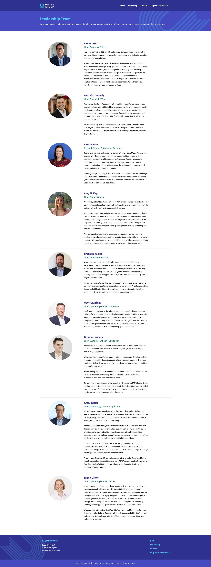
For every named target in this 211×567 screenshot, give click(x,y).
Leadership (132, 6)
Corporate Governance (159, 6)
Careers (144, 6)
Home (122, 6)
